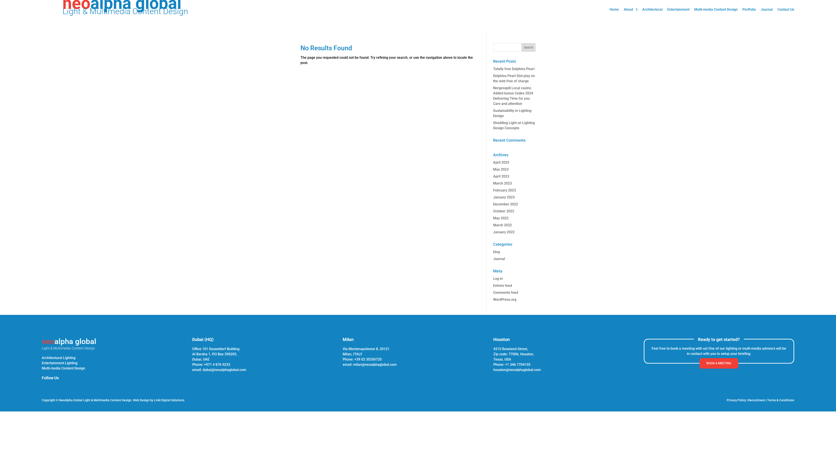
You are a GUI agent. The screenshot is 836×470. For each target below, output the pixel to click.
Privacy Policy (736, 400)
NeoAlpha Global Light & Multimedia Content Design (95, 400)
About (628, 10)
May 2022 (501, 218)
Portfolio (749, 10)
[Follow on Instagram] (54, 387)
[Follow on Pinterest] (65, 387)
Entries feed (502, 286)
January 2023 (504, 197)
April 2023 (501, 176)
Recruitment (756, 400)
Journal (767, 10)
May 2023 (501, 169)
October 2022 (503, 211)
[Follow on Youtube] (75, 387)
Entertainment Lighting (60, 363)
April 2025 (501, 162)
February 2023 (504, 190)
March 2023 (502, 183)
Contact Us (785, 10)
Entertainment (678, 10)
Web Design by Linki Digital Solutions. (159, 400)
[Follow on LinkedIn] (44, 387)
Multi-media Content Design (716, 10)
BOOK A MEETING (718, 363)
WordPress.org (504, 299)
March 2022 (502, 225)
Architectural (652, 10)
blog (496, 252)
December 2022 (505, 204)
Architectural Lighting (59, 358)
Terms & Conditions (780, 400)
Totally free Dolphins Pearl (513, 69)
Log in (498, 279)
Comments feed (505, 292)
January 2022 (504, 232)
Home (614, 10)
